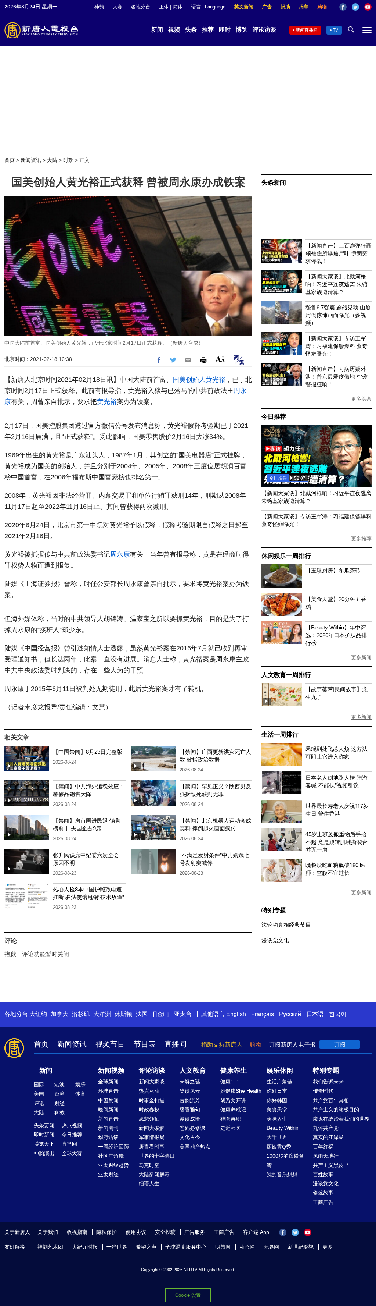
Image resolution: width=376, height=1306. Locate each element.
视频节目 (110, 1044)
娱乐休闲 (280, 1070)
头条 (191, 29)
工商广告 (323, 1202)
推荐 (208, 29)
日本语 (315, 1014)
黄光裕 (215, 379)
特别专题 (273, 910)
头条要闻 (44, 1125)
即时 (225, 29)
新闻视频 (111, 1070)
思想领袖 (149, 1119)
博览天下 (44, 1144)
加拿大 (59, 1014)
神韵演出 (44, 1153)
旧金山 (160, 1014)
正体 (164, 7)
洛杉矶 (81, 1014)
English (236, 1014)
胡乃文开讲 (233, 1100)
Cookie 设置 (188, 1295)
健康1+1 (229, 1082)
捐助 (285, 7)
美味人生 (277, 1119)
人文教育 (193, 1070)
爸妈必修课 (192, 1128)
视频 (174, 29)
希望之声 (146, 1247)
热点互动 (149, 1091)
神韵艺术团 (50, 1247)
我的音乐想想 (282, 1174)
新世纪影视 (301, 1247)
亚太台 (183, 1014)
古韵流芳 (190, 1100)
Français (262, 1014)
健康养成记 (233, 1109)
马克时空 (149, 1165)
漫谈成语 (190, 1119)
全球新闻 (108, 1082)
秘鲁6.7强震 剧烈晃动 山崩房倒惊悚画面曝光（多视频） (338, 315)
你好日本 (277, 1091)
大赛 (117, 7)
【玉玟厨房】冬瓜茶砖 (333, 570)
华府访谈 (108, 1137)
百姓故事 (323, 1174)
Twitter (355, 7)
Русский (290, 1014)
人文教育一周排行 (286, 674)
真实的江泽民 (328, 1137)
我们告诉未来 (328, 1082)
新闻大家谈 (151, 1082)
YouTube (368, 7)
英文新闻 (243, 7)
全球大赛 (72, 1153)
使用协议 (136, 1232)
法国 (142, 1014)
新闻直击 (108, 1119)
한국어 (338, 1014)
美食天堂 (277, 1109)
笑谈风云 (190, 1091)
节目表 (145, 1044)
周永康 (120, 554)
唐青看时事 (151, 1147)
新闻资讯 (31, 160)
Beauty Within (283, 1128)
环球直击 (108, 1091)
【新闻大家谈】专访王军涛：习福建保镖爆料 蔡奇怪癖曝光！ (337, 346)
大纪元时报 (85, 1247)
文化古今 (190, 1137)
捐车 (303, 7)
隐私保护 (106, 1232)
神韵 (99, 7)
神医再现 (230, 1119)
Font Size (220, 359)
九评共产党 (326, 1128)
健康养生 (233, 1070)
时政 (68, 160)
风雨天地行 (326, 1156)
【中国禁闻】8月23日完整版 (87, 752)
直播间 (175, 1044)
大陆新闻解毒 (154, 1174)
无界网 (271, 1247)
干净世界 (116, 1247)
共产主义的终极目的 (336, 1109)
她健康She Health (240, 1091)
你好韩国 (277, 1100)
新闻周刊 (108, 1128)
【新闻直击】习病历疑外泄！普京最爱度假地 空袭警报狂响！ (337, 376)
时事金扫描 (151, 1100)
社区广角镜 (111, 1156)
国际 (39, 1084)
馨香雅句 (190, 1109)
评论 (39, 1103)
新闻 (157, 29)
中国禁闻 (108, 1100)
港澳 (59, 1084)
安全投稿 (165, 1232)
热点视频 (72, 1125)
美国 (39, 1094)
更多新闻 (361, 657)
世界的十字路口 (157, 1156)
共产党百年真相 (331, 1100)
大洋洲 (102, 1014)
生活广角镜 (279, 1082)
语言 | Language (208, 7)
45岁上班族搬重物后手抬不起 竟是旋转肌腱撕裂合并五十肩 (337, 842)
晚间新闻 (108, 1109)
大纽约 (38, 1014)
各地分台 (140, 7)
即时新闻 (44, 1135)
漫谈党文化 (275, 940)
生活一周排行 (280, 734)
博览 (241, 29)
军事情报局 (151, 1137)
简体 (177, 7)
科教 (59, 1112)
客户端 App (256, 1232)
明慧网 (223, 1247)
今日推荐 (273, 416)
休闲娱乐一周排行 (286, 556)
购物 (322, 7)
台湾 (59, 1094)
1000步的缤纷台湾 (285, 1160)
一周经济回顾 (113, 1147)
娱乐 (80, 1084)
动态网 (247, 1247)
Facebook (343, 7)
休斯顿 (123, 1014)
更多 (327, 1247)
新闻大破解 (151, 1128)
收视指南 (77, 1232)
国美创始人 (189, 379)
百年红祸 (323, 1147)
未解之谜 (190, 1082)
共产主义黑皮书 (331, 1165)
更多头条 (361, 399)
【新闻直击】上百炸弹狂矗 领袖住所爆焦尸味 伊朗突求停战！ (339, 253)
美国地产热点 (195, 1147)
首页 (9, 160)
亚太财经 (108, 1174)
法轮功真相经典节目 (286, 925)
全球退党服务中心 (185, 1247)
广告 (267, 7)
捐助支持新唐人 (221, 1044)
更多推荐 (361, 539)
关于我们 (47, 1232)
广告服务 (194, 1232)
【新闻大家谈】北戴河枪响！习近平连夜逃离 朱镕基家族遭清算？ (337, 284)
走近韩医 (230, 1128)
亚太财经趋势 (113, 1165)
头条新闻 (273, 182)
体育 (80, 1094)
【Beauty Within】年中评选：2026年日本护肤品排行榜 (336, 635)
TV (335, 30)
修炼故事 (323, 1193)
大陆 (52, 160)
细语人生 (149, 1183)
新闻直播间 (307, 30)
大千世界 (277, 1137)
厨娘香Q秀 (279, 1147)
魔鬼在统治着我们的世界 (341, 1119)
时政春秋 (149, 1109)
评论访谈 (264, 29)
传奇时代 (323, 1091)
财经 (59, 1103)
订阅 (340, 1044)
